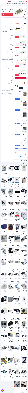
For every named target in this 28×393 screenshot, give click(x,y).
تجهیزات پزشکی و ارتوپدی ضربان (22, 91)
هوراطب (25, 68)
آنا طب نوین (24, 39)
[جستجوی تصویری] (10, 1)
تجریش (24, 29)
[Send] (25, 18)
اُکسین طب (25, 136)
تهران (23, 68)
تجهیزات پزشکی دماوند (23, 112)
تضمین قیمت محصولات (24, 61)
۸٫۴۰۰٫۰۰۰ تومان (24, 47)
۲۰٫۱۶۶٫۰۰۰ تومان (24, 36)
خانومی (25, 29)
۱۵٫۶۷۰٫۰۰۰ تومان (24, 55)
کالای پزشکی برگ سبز (23, 101)
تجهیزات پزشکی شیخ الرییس (22, 125)
